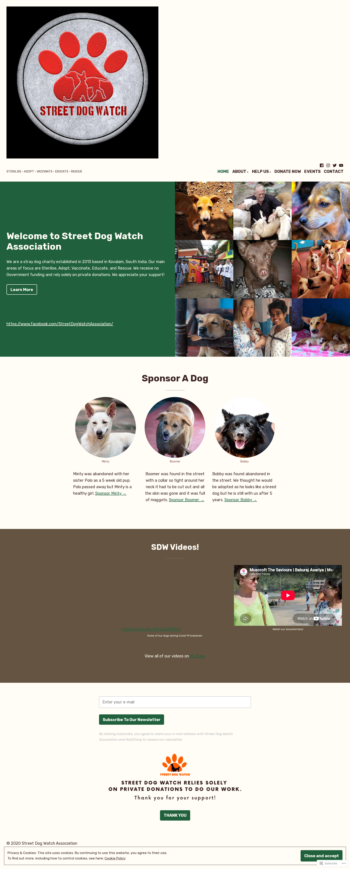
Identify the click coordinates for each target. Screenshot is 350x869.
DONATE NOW (287, 171)
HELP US (260, 171)
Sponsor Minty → (110, 493)
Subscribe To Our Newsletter (131, 719)
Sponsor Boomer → (186, 499)
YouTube (197, 656)
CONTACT (334, 171)
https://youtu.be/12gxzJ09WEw (151, 629)
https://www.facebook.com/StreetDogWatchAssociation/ (59, 323)
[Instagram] (328, 165)
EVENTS (312, 171)
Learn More (22, 289)
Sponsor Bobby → (240, 499)
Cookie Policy (115, 858)
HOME (223, 171)
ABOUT (239, 171)
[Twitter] (334, 165)
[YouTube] (341, 165)
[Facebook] (322, 165)
